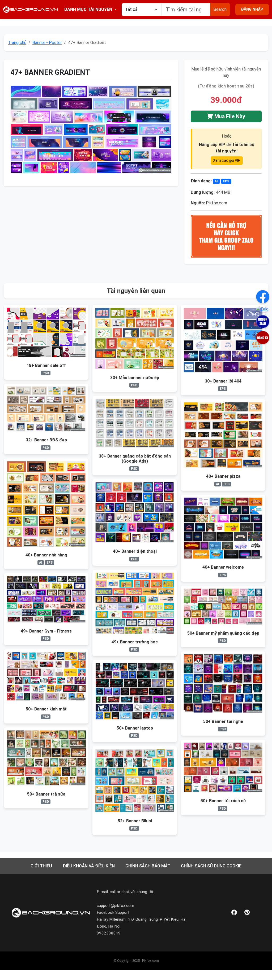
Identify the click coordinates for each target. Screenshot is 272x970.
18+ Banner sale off (46, 365)
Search (220, 9)
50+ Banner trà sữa (46, 794)
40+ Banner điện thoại (135, 551)
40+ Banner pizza (223, 476)
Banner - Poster (47, 42)
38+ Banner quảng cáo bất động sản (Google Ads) (135, 459)
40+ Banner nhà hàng (46, 555)
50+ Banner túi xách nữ (223, 800)
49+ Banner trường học (135, 641)
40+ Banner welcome (223, 567)
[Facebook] (234, 912)
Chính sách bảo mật (147, 865)
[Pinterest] (247, 912)
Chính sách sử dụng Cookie (211, 865)
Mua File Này (229, 116)
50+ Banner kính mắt (46, 709)
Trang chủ (17, 42)
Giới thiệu (41, 865)
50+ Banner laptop (135, 728)
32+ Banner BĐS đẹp (46, 439)
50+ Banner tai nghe (223, 721)
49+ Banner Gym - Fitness (46, 631)
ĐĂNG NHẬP (252, 9)
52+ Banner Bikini (135, 820)
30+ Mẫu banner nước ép (134, 377)
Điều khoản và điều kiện (89, 865)
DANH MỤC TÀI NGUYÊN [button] (88, 9)
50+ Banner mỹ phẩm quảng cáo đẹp (223, 633)
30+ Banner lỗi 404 (223, 381)
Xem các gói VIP (226, 160)
